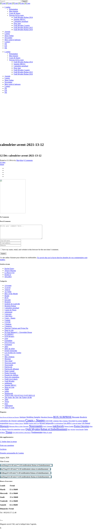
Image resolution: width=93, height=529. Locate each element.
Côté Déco (8, 316)
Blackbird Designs (47, 417)
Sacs (69, 429)
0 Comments (28, 160)
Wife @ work (9, 408)
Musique (8, 359)
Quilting (23, 429)
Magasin (4, 426)
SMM (7, 389)
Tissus (7, 401)
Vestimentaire (37, 432)
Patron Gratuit (68, 426)
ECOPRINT (9, 334)
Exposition (8, 340)
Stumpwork (9, 393)
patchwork (58, 426)
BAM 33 (8, 275)
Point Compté (9, 371)
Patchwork (8, 367)
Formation (8, 345)
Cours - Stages (35, 420)
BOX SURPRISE (62, 416)
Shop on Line (9, 387)
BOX (7, 298)
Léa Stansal (86, 423)
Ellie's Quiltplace (63, 421)
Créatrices (8, 326)
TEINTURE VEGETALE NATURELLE (20, 395)
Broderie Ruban (10, 306)
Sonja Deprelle (80, 429)
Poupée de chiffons (11, 375)
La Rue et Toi (9, 273)
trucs (6, 404)
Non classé (8, 361)
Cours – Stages (10, 318)
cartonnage (8, 312)
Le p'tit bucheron (58, 423)
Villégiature (9, 406)
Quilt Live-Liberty (11, 379)
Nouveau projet (10, 363)
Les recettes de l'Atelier (13, 353)
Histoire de (12, 423)
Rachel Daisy (9, 269)
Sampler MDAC (10, 385)
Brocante (76, 417)
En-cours (72, 421)
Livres (7, 355)
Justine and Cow (34, 423)
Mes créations (9, 357)
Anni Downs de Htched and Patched (9, 417)
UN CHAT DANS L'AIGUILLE (22, 432)
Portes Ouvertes (10, 373)
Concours (8, 314)
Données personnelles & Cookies (12, 453)
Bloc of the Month (11, 294)
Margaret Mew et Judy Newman (19, 426)
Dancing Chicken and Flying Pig (16, 328)
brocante (8, 300)
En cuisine (79, 421)
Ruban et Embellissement (53, 429)
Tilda (6, 399)
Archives (3, 449)
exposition (4, 423)
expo (6, 338)
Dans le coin (9, 330)
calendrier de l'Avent (8, 421)
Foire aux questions (7, 445)
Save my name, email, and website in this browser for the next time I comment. (30, 250)
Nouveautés (9, 365)
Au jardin (8, 292)
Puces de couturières (12, 377)
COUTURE (49, 421)
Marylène (19, 160)
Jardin (26, 423)
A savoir (8, 288)
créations (56, 421)
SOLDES (8, 277)
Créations (8, 324)
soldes (7, 391)
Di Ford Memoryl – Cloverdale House (18, 332)
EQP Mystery (9, 336)
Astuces (7, 290)
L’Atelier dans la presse (8, 442)
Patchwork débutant (12, 369)
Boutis (7, 296)
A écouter (8, 285)
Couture (7, 320)
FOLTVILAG (10, 342)
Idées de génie (10, 349)
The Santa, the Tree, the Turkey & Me (18, 397)
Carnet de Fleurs (10, 310)
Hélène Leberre (19, 423)
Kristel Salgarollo (11, 351)
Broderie (8, 302)
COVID (7, 322)
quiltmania (8, 383)
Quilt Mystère (9, 381)
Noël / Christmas (47, 426)
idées (6, 347)
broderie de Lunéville (12, 304)
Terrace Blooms (10, 271)
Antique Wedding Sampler (30, 417)
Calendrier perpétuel (12, 308)
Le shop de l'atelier (76, 423)
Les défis (67, 423)
